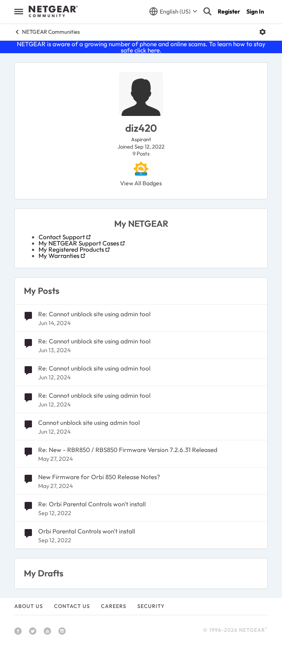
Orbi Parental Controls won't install (86, 531)
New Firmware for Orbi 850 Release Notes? (99, 477)
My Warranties (59, 255)
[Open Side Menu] (19, 11)
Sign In (255, 11)
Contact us (72, 606)
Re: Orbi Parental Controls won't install (92, 504)
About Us (28, 606)
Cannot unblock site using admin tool (89, 422)
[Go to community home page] (53, 11)
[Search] (207, 11)
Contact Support (62, 237)
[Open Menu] (262, 32)
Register (229, 11)
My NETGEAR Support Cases (79, 243)
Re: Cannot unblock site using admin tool (94, 314)
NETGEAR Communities (51, 31)
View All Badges (141, 183)
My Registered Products (71, 249)
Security (150, 606)
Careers (113, 606)
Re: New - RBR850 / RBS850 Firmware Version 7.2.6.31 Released (127, 449)
